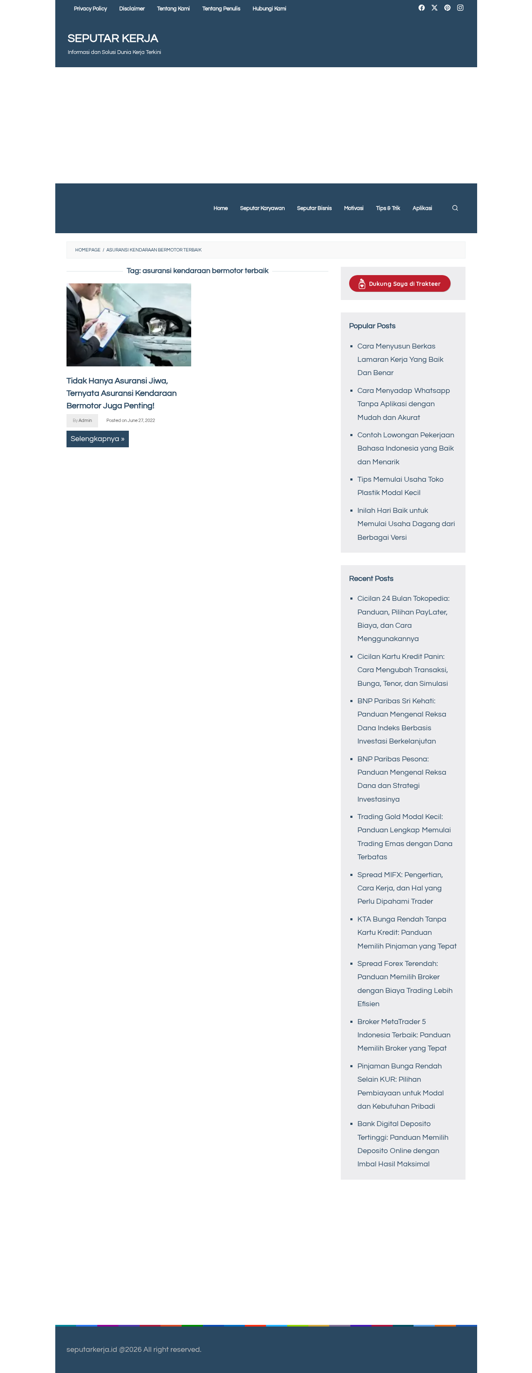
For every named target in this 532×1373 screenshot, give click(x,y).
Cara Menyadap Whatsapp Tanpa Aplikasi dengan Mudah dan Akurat (404, 404)
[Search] (455, 208)
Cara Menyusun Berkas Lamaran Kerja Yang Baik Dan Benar (400, 359)
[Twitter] (434, 9)
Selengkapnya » (98, 439)
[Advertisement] (266, 125)
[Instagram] (460, 9)
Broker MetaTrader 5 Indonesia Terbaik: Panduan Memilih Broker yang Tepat (404, 1035)
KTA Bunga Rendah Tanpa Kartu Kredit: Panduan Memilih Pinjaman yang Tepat (407, 932)
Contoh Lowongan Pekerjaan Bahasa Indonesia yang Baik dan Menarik (405, 448)
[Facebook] (421, 9)
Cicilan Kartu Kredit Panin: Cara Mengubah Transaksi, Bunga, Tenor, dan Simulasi (402, 670)
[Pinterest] (447, 9)
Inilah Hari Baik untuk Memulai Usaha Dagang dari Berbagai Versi (406, 524)
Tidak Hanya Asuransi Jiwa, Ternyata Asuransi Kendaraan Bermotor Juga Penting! (121, 393)
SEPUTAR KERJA (113, 38)
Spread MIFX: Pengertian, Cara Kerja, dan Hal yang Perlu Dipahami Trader (400, 888)
